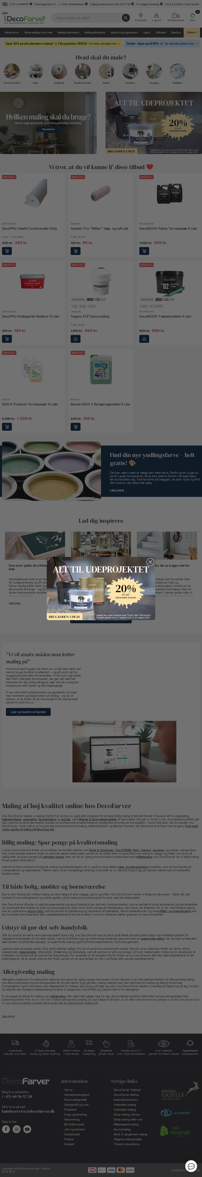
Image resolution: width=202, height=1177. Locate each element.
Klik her (101, 588)
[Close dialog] (150, 561)
